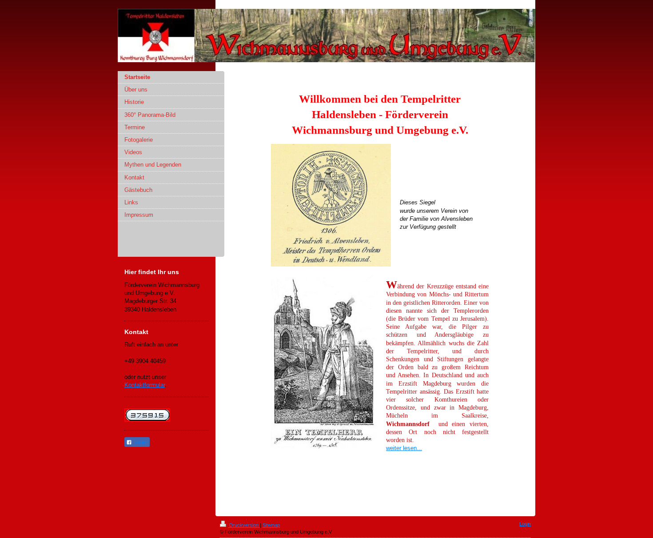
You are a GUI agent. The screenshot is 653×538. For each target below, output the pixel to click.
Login (525, 523)
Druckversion (244, 525)
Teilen (140, 442)
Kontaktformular (144, 385)
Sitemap (271, 525)
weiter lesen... (404, 448)
